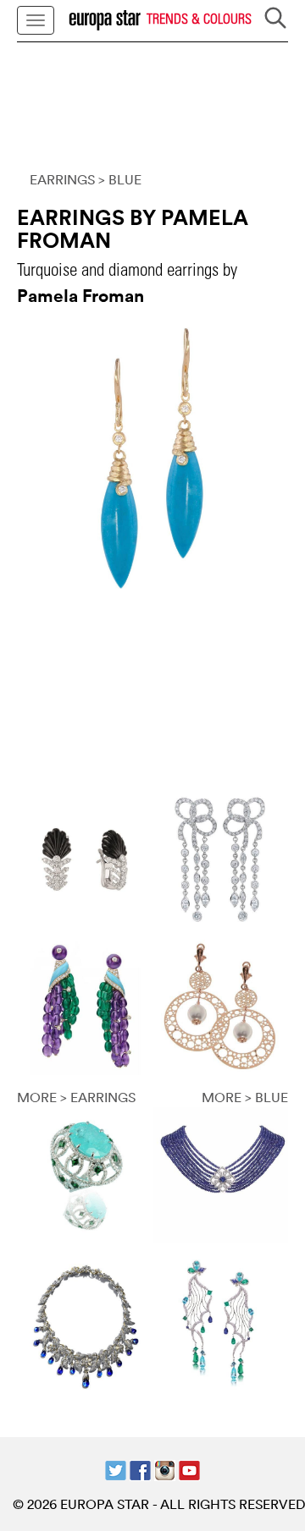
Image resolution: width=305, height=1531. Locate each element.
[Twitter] (115, 1468)
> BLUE (119, 179)
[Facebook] (140, 1468)
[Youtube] (189, 1468)
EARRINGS (62, 179)
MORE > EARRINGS (76, 1097)
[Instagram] (164, 1468)
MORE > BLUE (245, 1097)
